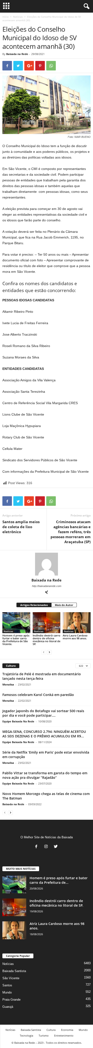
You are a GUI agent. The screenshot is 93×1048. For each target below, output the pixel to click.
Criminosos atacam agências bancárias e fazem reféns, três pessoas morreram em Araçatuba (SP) (71, 531)
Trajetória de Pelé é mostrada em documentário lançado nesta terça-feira (41, 676)
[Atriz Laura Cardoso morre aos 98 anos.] (77, 622)
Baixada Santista (14, 971)
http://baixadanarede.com (46, 586)
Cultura (51, 1030)
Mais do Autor (64, 605)
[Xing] (46, 592)
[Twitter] (56, 847)
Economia (67, 1030)
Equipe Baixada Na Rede (18, 721)
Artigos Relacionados (34, 605)
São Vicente (10, 978)
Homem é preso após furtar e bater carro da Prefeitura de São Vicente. (15, 640)
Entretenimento (63, 1035)
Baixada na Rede (17, 54)
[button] (85, 6)
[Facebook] (37, 847)
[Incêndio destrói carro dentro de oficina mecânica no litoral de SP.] (47, 622)
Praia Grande (11, 999)
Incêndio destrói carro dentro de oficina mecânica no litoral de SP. (46, 640)
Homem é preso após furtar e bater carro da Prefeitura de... (59, 880)
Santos (7, 985)
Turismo (44, 1035)
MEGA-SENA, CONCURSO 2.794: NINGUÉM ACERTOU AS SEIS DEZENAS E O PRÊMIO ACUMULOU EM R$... (44, 733)
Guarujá (7, 1006)
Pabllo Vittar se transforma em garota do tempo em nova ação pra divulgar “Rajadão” (44, 775)
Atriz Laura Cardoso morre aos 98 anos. (75, 637)
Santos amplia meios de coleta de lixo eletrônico (21, 526)
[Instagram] (47, 847)
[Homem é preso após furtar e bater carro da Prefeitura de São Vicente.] (16, 622)
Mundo (7, 992)
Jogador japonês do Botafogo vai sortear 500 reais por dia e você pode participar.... (43, 713)
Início (5, 16)
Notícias (18, 16)
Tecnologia (26, 1035)
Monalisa (8, 684)
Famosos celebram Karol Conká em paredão (38, 694)
